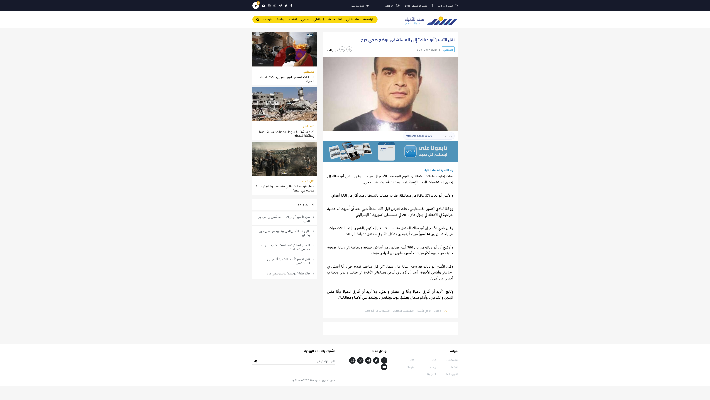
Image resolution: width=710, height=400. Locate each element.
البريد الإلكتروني (326, 361)
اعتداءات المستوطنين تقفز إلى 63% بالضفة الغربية (287, 78)
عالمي (305, 19)
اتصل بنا (431, 373)
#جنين (437, 310)
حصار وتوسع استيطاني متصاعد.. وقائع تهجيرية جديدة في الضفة (285, 188)
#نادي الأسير (424, 310)
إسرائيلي (318, 19)
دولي (412, 359)
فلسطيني (352, 19)
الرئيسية (368, 19)
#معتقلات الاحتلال (403, 310)
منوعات (268, 19)
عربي (433, 359)
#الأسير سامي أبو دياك (377, 310)
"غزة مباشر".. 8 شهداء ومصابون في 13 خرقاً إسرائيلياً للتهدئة (286, 133)
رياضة (280, 19)
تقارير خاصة (335, 19)
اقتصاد (292, 19)
